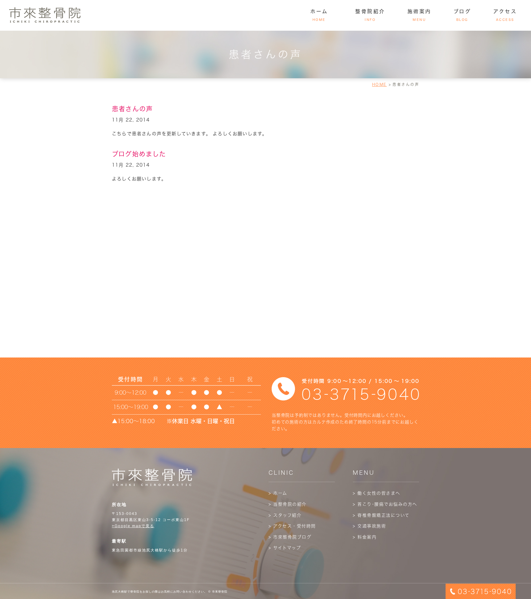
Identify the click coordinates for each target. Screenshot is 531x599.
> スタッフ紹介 (285, 515)
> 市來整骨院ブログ (290, 537)
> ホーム (278, 493)
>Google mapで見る (133, 526)
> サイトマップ (285, 548)
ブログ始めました (139, 154)
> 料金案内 (364, 537)
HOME (379, 84)
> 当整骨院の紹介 (288, 504)
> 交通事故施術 (369, 526)
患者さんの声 (132, 109)
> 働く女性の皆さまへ (376, 493)
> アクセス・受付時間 (292, 526)
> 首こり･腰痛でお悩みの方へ (385, 504)
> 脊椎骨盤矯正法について (381, 515)
